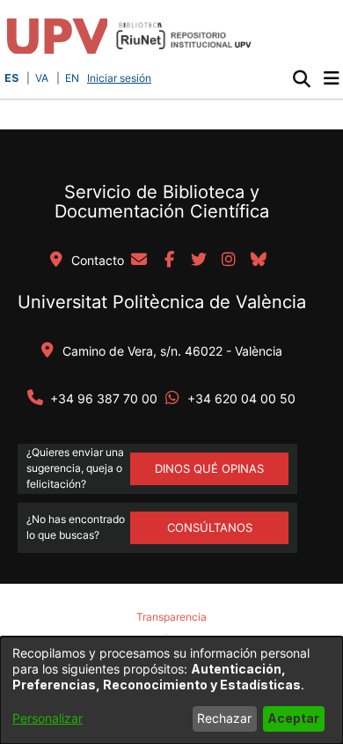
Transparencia (171, 616)
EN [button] (72, 78)
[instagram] (229, 261)
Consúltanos (209, 527)
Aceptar (293, 718)
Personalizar (47, 718)
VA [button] (41, 78)
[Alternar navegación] (331, 78)
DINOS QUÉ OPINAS (209, 468)
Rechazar (224, 718)
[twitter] (199, 261)
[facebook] (169, 261)
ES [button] (11, 78)
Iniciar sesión (121, 78)
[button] (301, 78)
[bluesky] (259, 261)
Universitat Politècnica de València (162, 302)
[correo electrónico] (139, 261)
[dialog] (171, 690)
